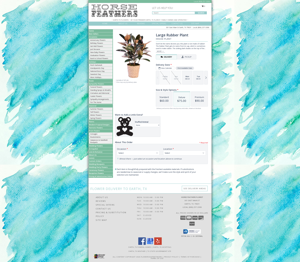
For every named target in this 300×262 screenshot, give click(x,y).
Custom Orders (95, 161)
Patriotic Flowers (96, 128)
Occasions (93, 37)
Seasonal (92, 106)
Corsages (93, 134)
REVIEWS (141, 23)
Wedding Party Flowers (98, 167)
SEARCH (201, 13)
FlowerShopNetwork (151, 257)
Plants (91, 121)
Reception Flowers (96, 173)
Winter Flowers (96, 115)
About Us (92, 155)
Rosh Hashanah (96, 65)
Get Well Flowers (96, 46)
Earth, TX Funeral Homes (140, 247)
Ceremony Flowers (96, 170)
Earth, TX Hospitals (162, 247)
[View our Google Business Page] (150, 244)
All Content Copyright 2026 (126, 257)
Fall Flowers (94, 112)
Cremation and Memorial (99, 93)
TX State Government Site (159, 251)
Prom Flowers (94, 131)
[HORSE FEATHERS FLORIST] (114, 10)
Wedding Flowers (96, 146)
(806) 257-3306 (204, 1)
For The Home (95, 102)
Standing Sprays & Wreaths (100, 90)
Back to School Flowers (99, 58)
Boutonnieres (95, 137)
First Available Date (185, 68)
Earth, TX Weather (137, 251)
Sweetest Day (95, 74)
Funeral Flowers (96, 87)
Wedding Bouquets (96, 164)
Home (91, 31)
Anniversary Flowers (97, 40)
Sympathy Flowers (96, 84)
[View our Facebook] (142, 244)
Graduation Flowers (97, 55)
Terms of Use (157, 258)
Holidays (92, 62)
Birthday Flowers (96, 43)
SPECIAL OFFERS (159, 23)
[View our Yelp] (158, 244)
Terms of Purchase (190, 257)
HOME (105, 23)
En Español (93, 149)
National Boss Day (97, 71)
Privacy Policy (171, 257)
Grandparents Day (97, 68)
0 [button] (204, 6)
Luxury (91, 158)
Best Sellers (93, 34)
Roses (91, 81)
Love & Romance (95, 152)
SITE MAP (195, 23)
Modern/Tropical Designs (99, 125)
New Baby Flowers (97, 52)
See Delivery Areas (195, 188)
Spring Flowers (95, 118)
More (159, 51)
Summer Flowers (96, 109)
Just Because (95, 49)
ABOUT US (123, 23)
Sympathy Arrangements (99, 99)
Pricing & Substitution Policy (100, 176)
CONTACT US (177, 23)
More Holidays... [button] (96, 77)
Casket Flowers (96, 96)
